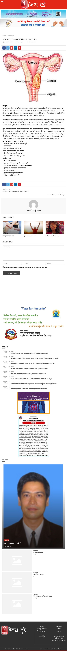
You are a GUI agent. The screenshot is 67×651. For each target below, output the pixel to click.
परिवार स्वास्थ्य (36, 550)
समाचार (12, 351)
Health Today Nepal (33, 211)
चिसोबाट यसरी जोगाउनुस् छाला (53, 236)
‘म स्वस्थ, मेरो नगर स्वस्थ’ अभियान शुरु (56, 195)
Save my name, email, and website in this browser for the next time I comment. (25, 267)
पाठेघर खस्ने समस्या (38, 552)
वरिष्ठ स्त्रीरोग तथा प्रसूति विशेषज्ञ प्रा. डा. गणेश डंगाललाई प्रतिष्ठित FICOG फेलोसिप (33, 363)
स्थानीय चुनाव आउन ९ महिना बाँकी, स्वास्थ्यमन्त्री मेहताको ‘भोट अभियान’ (29, 389)
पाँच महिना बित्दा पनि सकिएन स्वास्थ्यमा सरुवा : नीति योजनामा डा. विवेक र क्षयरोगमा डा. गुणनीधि (34, 358)
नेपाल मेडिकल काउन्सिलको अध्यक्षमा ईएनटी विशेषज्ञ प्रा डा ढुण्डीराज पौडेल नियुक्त (31, 378)
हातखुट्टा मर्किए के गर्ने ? (8, 236)
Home (4, 35)
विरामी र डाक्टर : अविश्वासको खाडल (43, 596)
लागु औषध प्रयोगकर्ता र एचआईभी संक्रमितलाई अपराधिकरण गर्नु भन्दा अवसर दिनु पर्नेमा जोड (33, 384)
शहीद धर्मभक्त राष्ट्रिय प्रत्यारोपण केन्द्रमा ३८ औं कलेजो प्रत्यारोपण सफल (29, 353)
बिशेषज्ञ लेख (7, 540)
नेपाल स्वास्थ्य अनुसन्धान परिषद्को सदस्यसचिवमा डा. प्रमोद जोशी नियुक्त (29, 368)
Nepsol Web (57, 648)
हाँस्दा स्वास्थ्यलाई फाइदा (29, 236)
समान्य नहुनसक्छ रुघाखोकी (12, 543)
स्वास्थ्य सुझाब (11, 35)
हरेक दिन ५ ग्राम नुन (39, 574)
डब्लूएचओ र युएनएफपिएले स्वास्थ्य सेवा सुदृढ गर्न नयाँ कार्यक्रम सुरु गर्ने (28, 373)
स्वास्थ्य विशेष (36, 594)
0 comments (32, 42)
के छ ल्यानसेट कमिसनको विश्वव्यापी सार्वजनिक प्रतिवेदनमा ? (15, 191)
